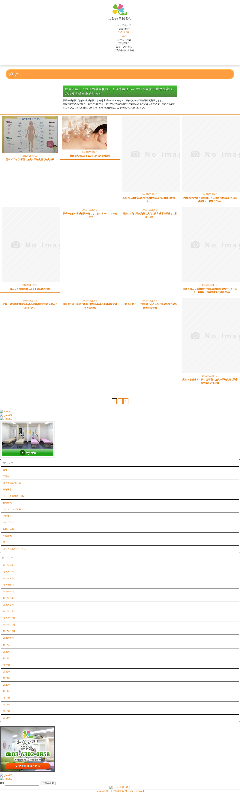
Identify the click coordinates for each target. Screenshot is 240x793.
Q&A (124, 36)
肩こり (6, 542)
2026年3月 (8, 598)
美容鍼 (6, 476)
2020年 (6, 685)
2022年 (6, 671)
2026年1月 (8, 611)
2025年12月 (9, 618)
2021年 (6, 678)
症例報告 (7, 516)
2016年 (6, 711)
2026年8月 (8, 565)
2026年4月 (8, 591)
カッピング (8, 522)
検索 (2, 783)
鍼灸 (5, 470)
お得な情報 (8, 529)
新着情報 (7, 502)
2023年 (6, 665)
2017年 (6, 704)
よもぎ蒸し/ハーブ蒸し (14, 549)
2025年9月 (8, 638)
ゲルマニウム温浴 (12, 509)
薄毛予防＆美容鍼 (12, 483)
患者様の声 (123, 32)
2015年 (6, 717)
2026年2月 (8, 605)
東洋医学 (7, 489)
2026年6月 (8, 578)
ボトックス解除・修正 (14, 496)
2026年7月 (8, 572)
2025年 (6, 652)
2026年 (6, 645)
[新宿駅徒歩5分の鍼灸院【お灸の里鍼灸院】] (120, 21)
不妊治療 (7, 535)
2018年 (6, 698)
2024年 (6, 658)
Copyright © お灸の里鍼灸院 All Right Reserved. (120, 791)
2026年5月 (8, 585)
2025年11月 (9, 624)
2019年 (6, 691)
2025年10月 (9, 631)
